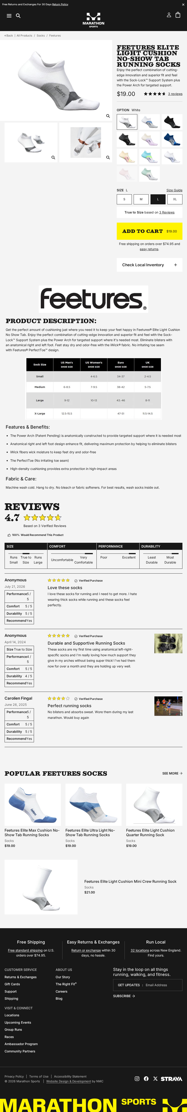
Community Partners (20, 1051)
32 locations (140, 950)
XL (175, 199)
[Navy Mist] (172, 139)
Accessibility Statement (70, 1076)
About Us (64, 970)
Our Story (63, 977)
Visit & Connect (19, 1008)
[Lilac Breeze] (149, 139)
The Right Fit (66, 984)
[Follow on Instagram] (137, 1078)
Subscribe (122, 996)
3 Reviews (166, 212)
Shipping (11, 998)
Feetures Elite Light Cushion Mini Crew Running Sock (130, 881)
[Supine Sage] (149, 174)
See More (170, 773)
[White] (127, 122)
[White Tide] (149, 122)
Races (9, 1037)
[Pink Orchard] (127, 174)
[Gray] (127, 139)
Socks (41, 35)
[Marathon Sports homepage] (93, 20)
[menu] (14, 15)
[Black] (172, 122)
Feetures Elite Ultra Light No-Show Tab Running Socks (90, 832)
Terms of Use (39, 1076)
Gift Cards (12, 984)
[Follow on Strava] (171, 1079)
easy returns (149, 249)
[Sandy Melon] (127, 156)
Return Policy (60, 4)
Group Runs (13, 1029)
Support (11, 991)
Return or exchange (86, 950)
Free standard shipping (25, 950)
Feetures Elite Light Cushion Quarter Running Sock (150, 832)
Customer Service (21, 970)
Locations (12, 1015)
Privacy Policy (14, 1076)
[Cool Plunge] (149, 156)
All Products (24, 35)
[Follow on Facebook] (146, 1078)
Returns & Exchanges (21, 977)
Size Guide (174, 190)
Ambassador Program (21, 1044)
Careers (62, 991)
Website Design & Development (68, 1081)
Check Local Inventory (143, 265)
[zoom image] (108, 116)
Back (9, 35)
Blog (59, 998)
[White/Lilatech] (172, 156)
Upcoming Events (18, 1022)
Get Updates (129, 985)
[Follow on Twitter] (155, 1078)
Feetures (55, 35)
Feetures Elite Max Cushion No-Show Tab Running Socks (32, 832)
